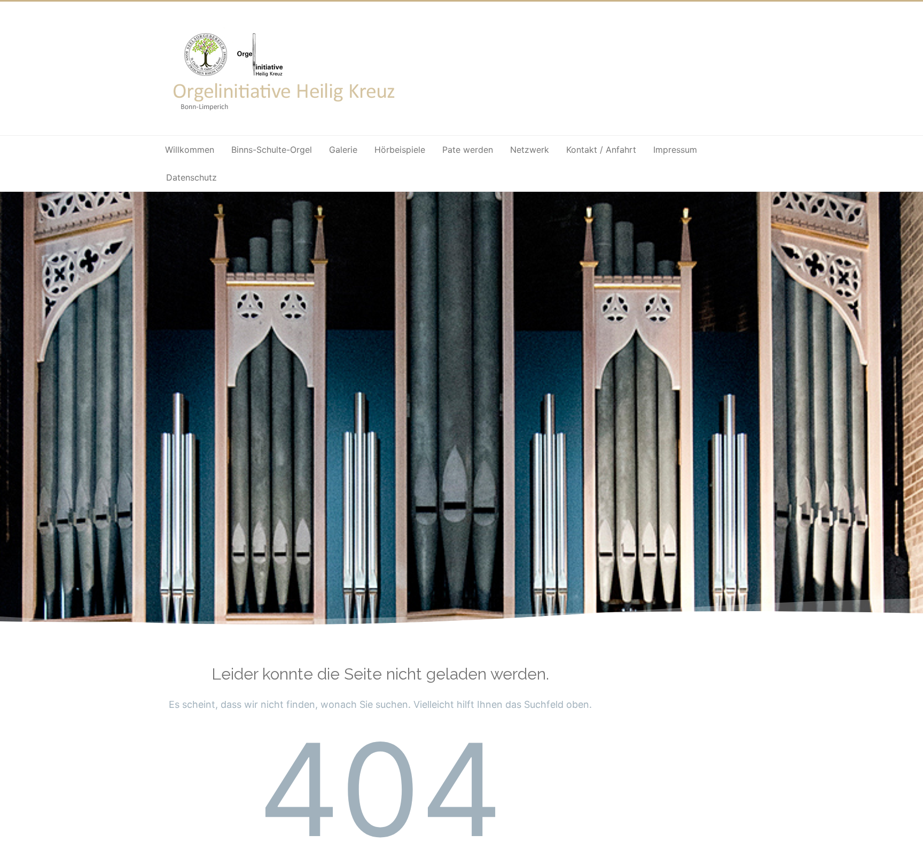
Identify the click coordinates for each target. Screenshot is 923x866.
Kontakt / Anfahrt (601, 149)
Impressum (675, 149)
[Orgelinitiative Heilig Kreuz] (285, 118)
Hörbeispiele (399, 149)
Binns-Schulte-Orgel (271, 149)
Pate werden (467, 149)
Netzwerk (529, 149)
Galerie (343, 149)
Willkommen (189, 149)
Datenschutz (191, 177)
